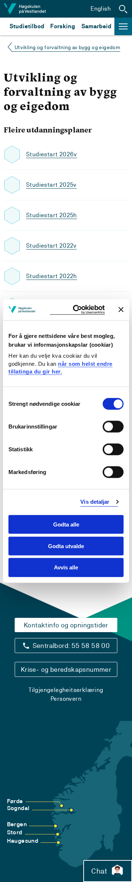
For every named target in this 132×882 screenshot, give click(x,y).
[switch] (113, 427)
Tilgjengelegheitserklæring (66, 689)
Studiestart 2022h (51, 276)
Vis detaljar (94, 502)
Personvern (66, 698)
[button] (123, 9)
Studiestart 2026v (51, 154)
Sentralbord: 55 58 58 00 (71, 645)
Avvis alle (66, 567)
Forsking (62, 26)
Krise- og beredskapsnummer (66, 669)
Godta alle (66, 524)
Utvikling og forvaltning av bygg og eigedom (67, 47)
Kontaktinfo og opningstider (66, 625)
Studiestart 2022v (51, 245)
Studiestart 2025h (51, 215)
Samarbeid (96, 26)
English (101, 8)
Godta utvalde (66, 546)
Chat (99, 871)
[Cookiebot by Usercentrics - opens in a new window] (77, 310)
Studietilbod (27, 26)
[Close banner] (121, 309)
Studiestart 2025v (51, 184)
